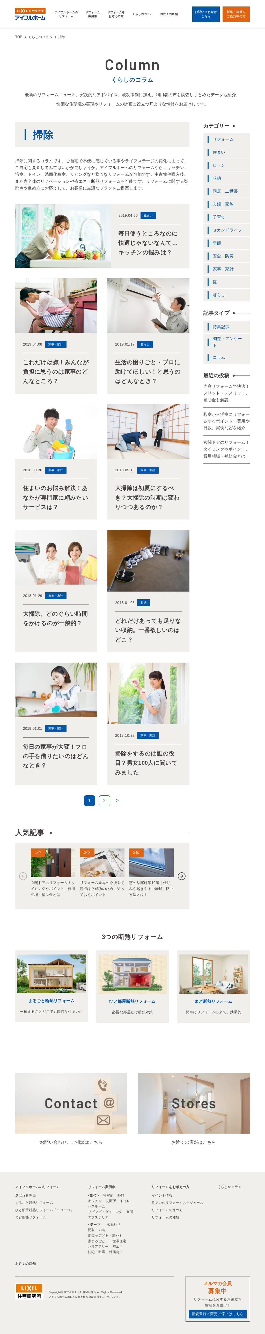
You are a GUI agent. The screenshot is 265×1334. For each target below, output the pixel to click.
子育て (219, 217)
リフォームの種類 (165, 1217)
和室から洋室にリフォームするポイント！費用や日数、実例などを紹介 (226, 421)
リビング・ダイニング (105, 1212)
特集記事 (221, 327)
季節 (217, 243)
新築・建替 (236, 14)
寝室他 (108, 1195)
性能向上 (116, 1252)
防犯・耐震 (96, 1252)
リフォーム (223, 139)
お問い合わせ (206, 14)
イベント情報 (162, 1195)
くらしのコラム (142, 14)
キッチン (95, 1201)
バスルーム (96, 1206)
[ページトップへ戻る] (248, 1320)
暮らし (219, 295)
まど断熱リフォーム (214, 1001)
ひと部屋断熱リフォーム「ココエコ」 (44, 1210)
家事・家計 (223, 269)
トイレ (125, 1201)
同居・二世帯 (225, 191)
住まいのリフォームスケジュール (177, 1203)
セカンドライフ (227, 230)
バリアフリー (98, 1246)
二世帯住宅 (118, 1241)
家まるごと (96, 1241)
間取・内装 (96, 1230)
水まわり (113, 1224)
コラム (219, 357)
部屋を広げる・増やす (105, 1236)
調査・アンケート (227, 342)
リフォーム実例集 (92, 14)
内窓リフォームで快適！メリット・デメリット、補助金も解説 (226, 393)
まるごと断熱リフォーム (51, 1001)
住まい (219, 152)
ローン (219, 165)
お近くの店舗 (169, 14)
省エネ (118, 1246)
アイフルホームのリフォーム (66, 14)
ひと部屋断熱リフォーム (132, 1001)
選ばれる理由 (25, 1195)
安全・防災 (223, 256)
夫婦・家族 (223, 204)
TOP (19, 37)
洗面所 (111, 1201)
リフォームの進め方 (167, 1210)
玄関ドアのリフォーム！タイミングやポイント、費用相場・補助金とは (226, 449)
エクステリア (98, 1217)
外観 (120, 1195)
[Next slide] (182, 876)
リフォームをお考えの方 (116, 14)
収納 (217, 178)
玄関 (129, 1212)
